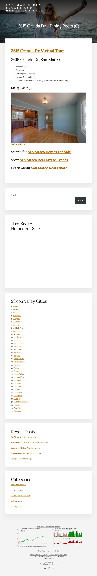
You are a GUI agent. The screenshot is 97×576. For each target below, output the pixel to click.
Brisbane (16, 313)
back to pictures (18, 144)
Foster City (16, 331)
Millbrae (17, 353)
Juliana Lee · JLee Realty (39, 555)
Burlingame (17, 316)
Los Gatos (17, 346)
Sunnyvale (17, 405)
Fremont (17, 334)
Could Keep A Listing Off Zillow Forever (25, 448)
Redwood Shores (20, 380)
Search (13, 195)
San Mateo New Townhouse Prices (24, 437)
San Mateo (18, 393)
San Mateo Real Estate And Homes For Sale (25, 7)
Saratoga (17, 399)
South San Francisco (21, 402)
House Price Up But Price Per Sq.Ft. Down (26, 453)
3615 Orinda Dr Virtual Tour (37, 50)
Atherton (16, 306)
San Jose (17, 389)
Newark (17, 365)
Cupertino (16, 322)
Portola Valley (19, 374)
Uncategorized (16, 506)
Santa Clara (18, 396)
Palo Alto (17, 371)
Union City (17, 408)
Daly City (16, 325)
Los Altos (17, 340)
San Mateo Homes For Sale (49, 152)
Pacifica (17, 368)
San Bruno (17, 383)
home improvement (18, 485)
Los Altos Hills (19, 343)
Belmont (16, 309)
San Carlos (17, 386)
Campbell (16, 319)
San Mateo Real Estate (49, 168)
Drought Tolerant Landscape (21, 459)
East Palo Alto (18, 328)
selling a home (16, 501)
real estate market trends (20, 496)
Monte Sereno (19, 359)
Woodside (17, 411)
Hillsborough (19, 337)
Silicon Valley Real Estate (58, 555)
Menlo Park (18, 349)
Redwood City (19, 377)
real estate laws (17, 490)
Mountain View (19, 362)
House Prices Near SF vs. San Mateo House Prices (29, 442)
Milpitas (17, 356)
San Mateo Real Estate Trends (44, 160)
